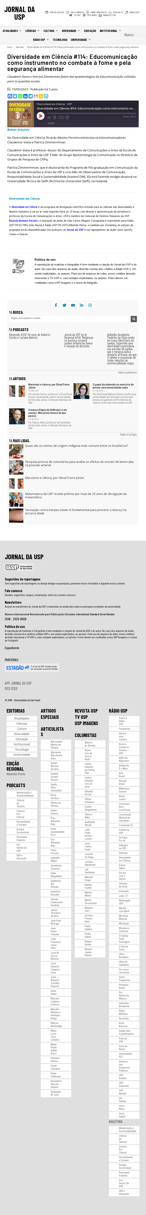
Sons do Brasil (123, 1048)
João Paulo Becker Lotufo (88, 834)
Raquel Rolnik (88, 943)
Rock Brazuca (123, 1025)
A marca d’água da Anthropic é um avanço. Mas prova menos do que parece (47, 413)
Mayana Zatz (89, 909)
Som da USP (123, 1040)
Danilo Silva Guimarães (56, 787)
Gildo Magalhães (56, 875)
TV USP (81, 717)
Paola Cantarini (55, 1067)
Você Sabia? (122, 1115)
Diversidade (69, 30)
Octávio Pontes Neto (89, 918)
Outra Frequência (124, 979)
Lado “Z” (123, 895)
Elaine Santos (54, 812)
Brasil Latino (122, 798)
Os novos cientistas (124, 971)
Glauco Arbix (88, 816)
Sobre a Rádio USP (123, 721)
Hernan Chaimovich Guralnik (57, 902)
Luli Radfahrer (90, 871)
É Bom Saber (122, 867)
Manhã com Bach (124, 910)
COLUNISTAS (86, 735)
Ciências (30, 30)
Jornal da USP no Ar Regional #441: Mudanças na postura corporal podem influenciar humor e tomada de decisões (78, 340)
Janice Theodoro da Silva (56, 913)
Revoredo (124, 1018)
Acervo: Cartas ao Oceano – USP (124, 749)
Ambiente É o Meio (124, 767)
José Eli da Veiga (89, 856)
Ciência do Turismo (21, 803)
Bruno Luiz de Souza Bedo (88, 755)
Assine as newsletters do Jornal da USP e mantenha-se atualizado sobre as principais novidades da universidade (63, 606)
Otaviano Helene (55, 1060)
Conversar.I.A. (126, 825)
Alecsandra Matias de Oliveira (56, 744)
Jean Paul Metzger (56, 922)
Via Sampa (122, 1100)
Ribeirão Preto (16, 774)
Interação (124, 891)
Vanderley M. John (56, 1093)
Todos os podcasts (127, 372)
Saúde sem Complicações (126, 1032)
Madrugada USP (124, 902)
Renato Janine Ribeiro (88, 952)
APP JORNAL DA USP (18, 683)
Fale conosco (13, 591)
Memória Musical (123, 917)
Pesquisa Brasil (123, 986)
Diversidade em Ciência (125, 859)
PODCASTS (16, 785)
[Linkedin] (25, 96)
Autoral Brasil (123, 782)
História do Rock (123, 885)
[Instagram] (90, 305)
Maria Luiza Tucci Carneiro (55, 1035)
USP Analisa (123, 1077)
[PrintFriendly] (46, 96)
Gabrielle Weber (55, 859)
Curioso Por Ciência (21, 814)
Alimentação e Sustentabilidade (25, 794)
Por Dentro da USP (22, 847)
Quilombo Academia (124, 1005)
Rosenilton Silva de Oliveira (56, 1084)
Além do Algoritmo (124, 759)
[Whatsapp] (20, 96)
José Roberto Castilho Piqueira (55, 982)
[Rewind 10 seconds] (54, 117)
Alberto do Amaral (90, 744)
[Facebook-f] (56, 305)
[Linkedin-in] (82, 305)
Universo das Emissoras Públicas (124, 1066)
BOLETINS (115, 1121)
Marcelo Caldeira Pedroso (55, 1001)
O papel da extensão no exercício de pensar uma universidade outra (113, 386)
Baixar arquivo (18, 129)
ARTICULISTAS (52, 731)
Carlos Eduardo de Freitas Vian (90, 768)
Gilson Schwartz (90, 800)
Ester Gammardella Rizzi (57, 832)
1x (61, 117)
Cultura (49, 30)
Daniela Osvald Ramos (54, 776)
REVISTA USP (86, 711)
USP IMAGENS (86, 723)
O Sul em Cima (123, 948)
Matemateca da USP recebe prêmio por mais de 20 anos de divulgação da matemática (76, 495)
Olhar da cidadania (124, 963)
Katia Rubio (54, 992)
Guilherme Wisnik (90, 823)
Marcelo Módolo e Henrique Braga (56, 1014)
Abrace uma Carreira (123, 736)
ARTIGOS (48, 711)
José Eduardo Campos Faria (55, 968)
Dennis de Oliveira (56, 804)
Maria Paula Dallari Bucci (54, 1049)
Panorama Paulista (22, 838)
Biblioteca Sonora (124, 790)
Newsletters (13, 602)
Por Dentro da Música (124, 995)
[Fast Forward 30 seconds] (67, 117)
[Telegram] (30, 96)
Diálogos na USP (123, 847)
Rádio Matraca (123, 1012)
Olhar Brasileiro (124, 956)
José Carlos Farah (88, 846)
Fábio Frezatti (55, 852)
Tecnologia (60, 39)
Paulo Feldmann (56, 1075)
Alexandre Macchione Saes (56, 755)
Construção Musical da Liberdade (125, 817)
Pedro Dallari (88, 935)
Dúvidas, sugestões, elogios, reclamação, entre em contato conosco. (40, 595)
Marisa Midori (88, 894)
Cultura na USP (124, 831)
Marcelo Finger (89, 879)
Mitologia (124, 923)
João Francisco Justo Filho (56, 943)
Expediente (12, 648)
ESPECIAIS (50, 717)
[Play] (41, 116)
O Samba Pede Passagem (124, 938)
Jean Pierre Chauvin (55, 931)
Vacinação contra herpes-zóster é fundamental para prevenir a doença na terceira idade (75, 511)
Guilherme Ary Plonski (56, 884)
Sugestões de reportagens (22, 579)
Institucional (108, 30)
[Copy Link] (41, 96)
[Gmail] (35, 96)
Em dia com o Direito (122, 876)
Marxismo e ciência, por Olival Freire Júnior (49, 386)
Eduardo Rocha (89, 793)
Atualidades (10, 30)
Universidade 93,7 (125, 1055)
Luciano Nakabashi (90, 863)
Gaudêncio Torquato (56, 867)
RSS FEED (11, 688)
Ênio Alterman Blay (55, 821)
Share (51, 123)
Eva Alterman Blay (55, 842)
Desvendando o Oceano (23, 823)
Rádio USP (39, 39)
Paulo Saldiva (88, 928)
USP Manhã (122, 1092)
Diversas (123, 853)
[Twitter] (15, 96)
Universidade (79, 39)
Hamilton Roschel (55, 893)
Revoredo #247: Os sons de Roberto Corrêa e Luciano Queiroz (29, 335)
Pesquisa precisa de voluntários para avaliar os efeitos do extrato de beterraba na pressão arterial (79, 463)
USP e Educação (22, 857)
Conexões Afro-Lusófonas (124, 807)
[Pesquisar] (134, 319)
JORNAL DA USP (19, 12)
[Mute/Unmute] (49, 117)
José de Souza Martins (55, 955)
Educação (90, 30)
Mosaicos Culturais (124, 930)
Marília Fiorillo (88, 886)
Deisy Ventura (55, 797)
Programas (124, 728)
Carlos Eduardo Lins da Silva (89, 782)
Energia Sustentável (23, 831)
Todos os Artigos (128, 434)
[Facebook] (10, 96)
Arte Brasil (122, 775)
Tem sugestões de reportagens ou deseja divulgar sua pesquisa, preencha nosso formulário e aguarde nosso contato (65, 583)
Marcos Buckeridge (56, 1024)
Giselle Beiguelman (91, 808)
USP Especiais (124, 1084)
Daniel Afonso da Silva (55, 766)
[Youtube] (73, 305)
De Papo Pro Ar (123, 839)
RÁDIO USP (118, 711)
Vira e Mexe (122, 1107)
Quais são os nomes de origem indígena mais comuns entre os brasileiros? (76, 446)
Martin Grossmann (91, 902)
